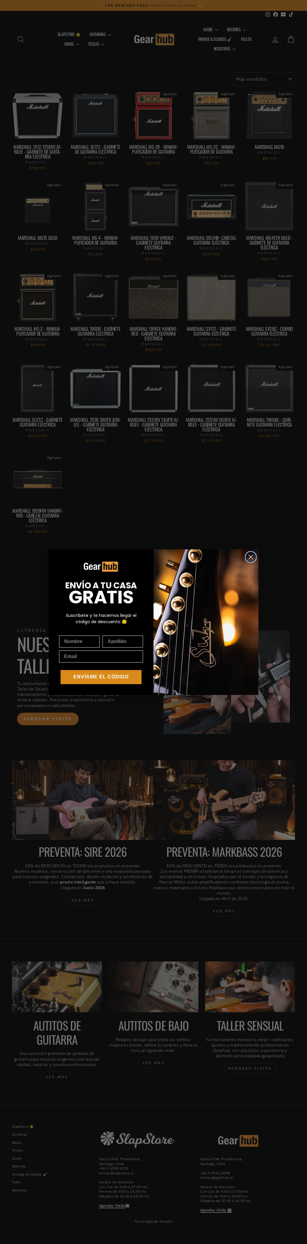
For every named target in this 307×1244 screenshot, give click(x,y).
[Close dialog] (251, 557)
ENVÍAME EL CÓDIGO (101, 676)
